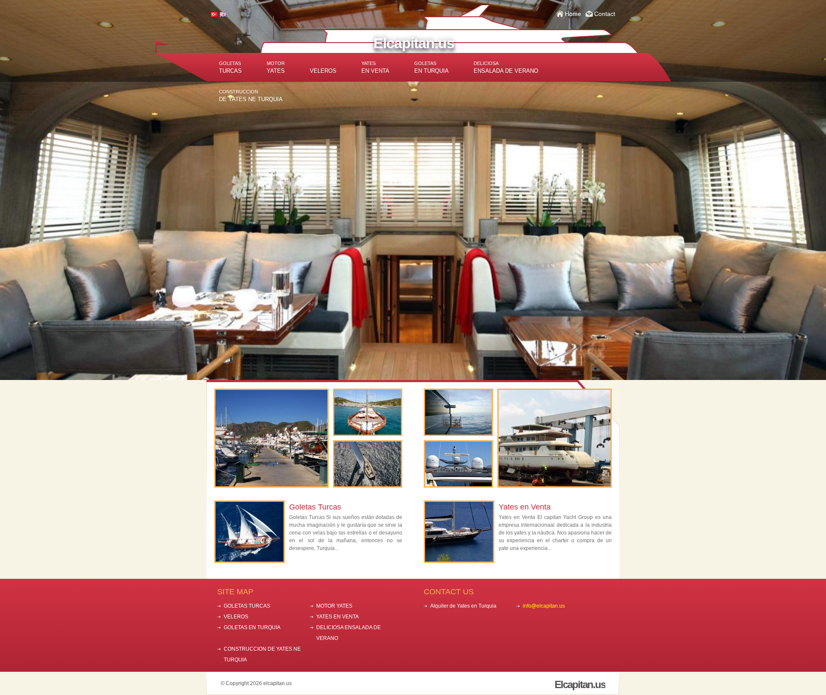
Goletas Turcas (315, 507)
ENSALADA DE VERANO (506, 67)
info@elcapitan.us (544, 606)
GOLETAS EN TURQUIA (252, 627)
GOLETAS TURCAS (247, 606)
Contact (604, 13)
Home (573, 13)
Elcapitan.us (413, 43)
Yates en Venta (525, 507)
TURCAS (230, 67)
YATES (276, 67)
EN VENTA (375, 67)
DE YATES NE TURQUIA (251, 95)
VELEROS (323, 71)
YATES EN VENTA (337, 617)
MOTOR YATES (334, 606)
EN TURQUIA (431, 67)
